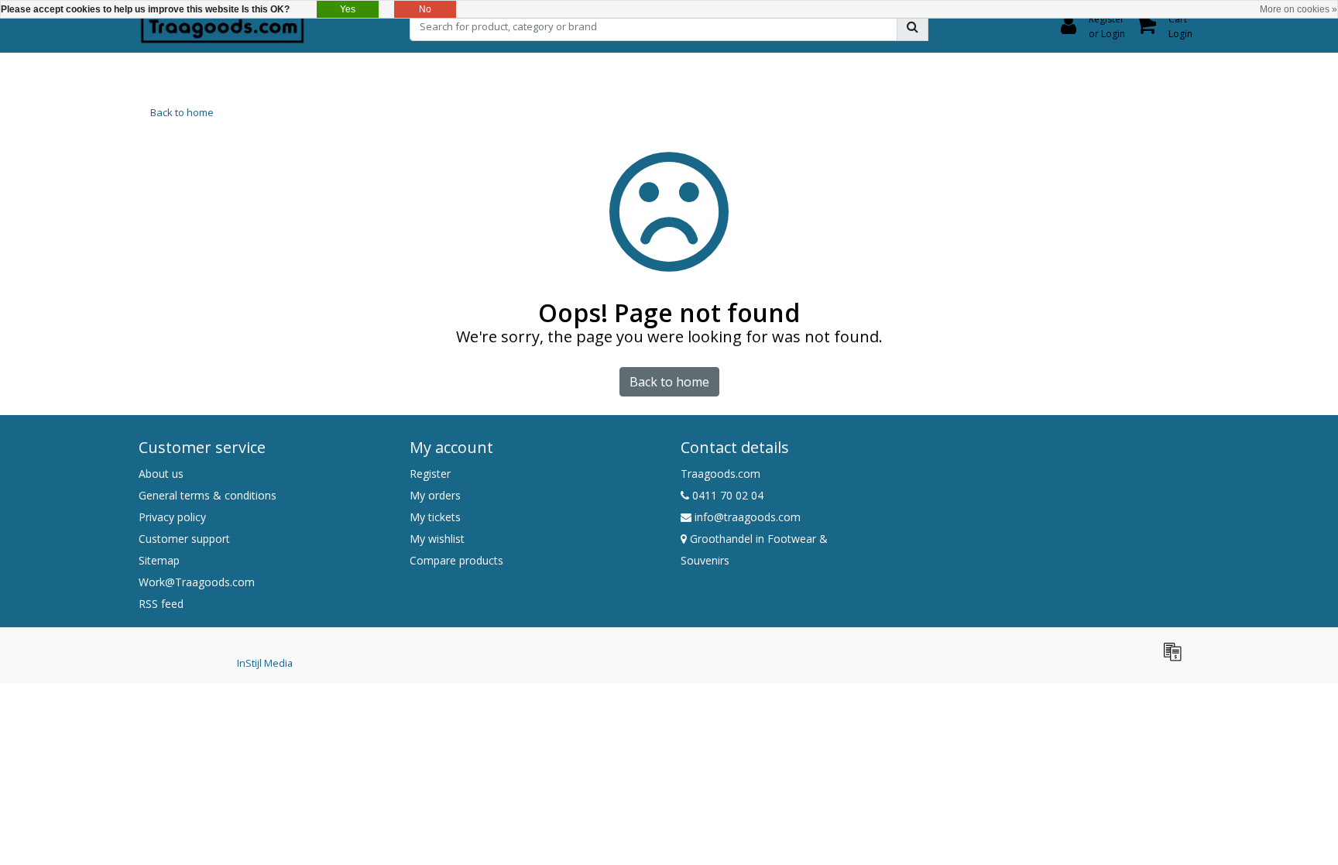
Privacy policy (172, 517)
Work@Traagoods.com (197, 582)
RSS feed (161, 603)
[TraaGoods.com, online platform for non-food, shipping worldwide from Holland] (222, 26)
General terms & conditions (207, 495)
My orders (435, 495)
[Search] (912, 26)
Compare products (456, 560)
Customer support (184, 538)
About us (161, 473)
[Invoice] (1176, 658)
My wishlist (437, 538)
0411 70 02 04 (726, 495)
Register (430, 473)
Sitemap (159, 560)
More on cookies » (1298, 9)
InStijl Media (265, 663)
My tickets (435, 517)
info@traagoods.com (748, 517)
